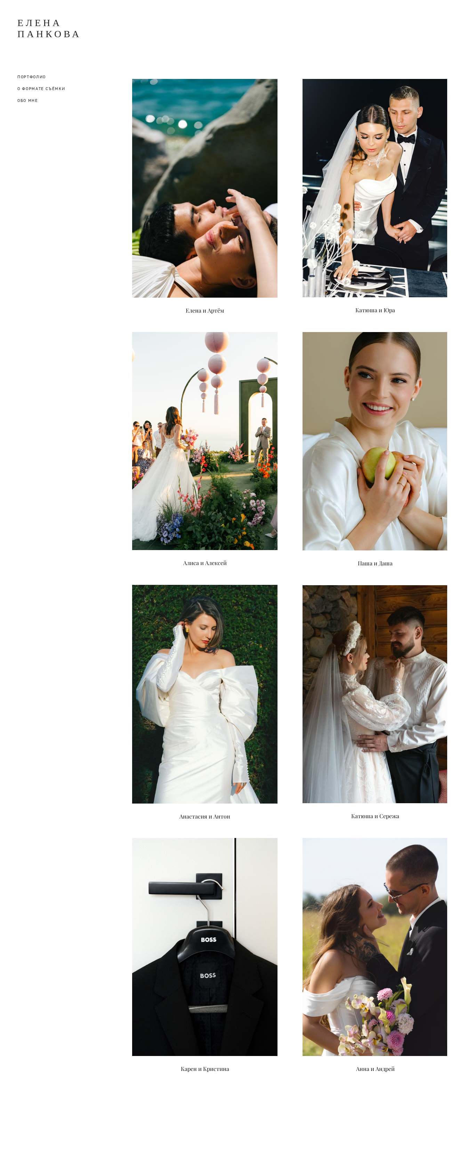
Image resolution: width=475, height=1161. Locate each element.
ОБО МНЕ (27, 101)
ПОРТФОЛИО (31, 77)
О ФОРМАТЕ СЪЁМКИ (41, 89)
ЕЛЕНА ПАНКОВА (49, 28)
